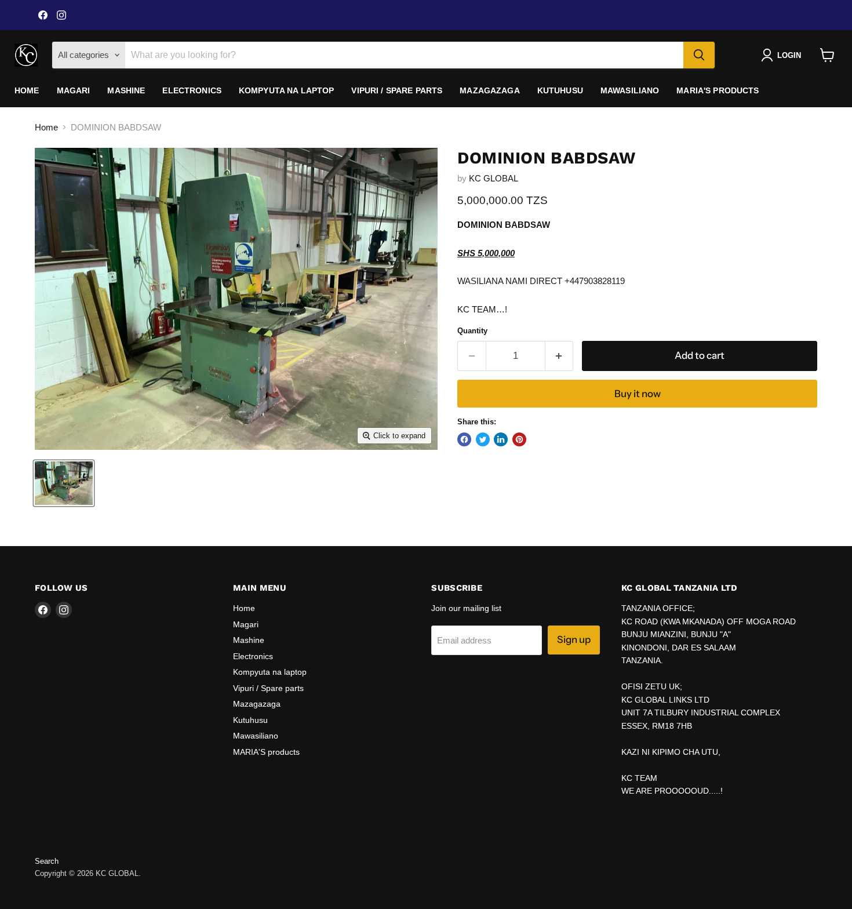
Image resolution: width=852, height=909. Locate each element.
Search (47, 861)
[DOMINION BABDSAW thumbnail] (64, 483)
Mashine (126, 90)
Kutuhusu (560, 90)
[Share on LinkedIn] (501, 439)
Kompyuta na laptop (286, 90)
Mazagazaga (489, 90)
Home (26, 90)
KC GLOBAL (493, 178)
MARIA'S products (717, 90)
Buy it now (637, 393)
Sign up (574, 639)
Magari (73, 90)
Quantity (472, 330)
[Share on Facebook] (464, 439)
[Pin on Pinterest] (519, 439)
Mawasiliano (630, 90)
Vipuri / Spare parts (396, 90)
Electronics (191, 90)
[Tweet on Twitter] (483, 439)
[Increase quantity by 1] (559, 355)
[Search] (699, 55)
